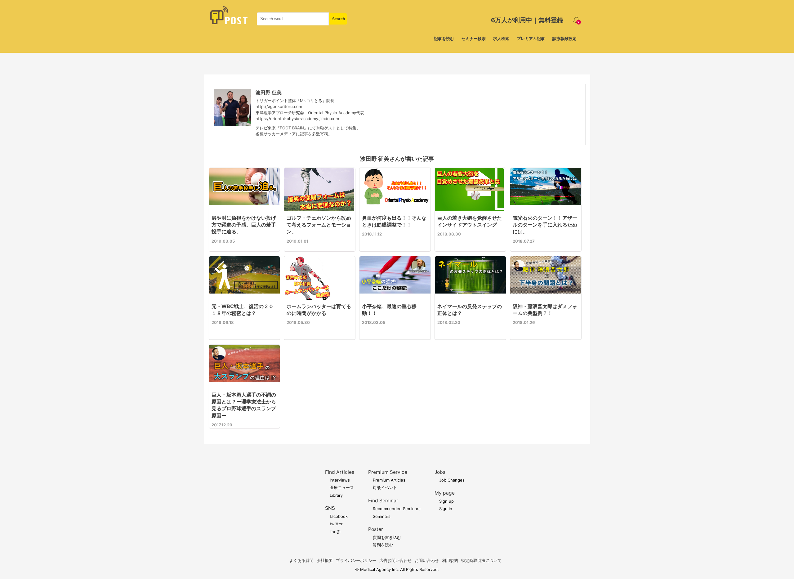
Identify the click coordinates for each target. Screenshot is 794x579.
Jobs (440, 472)
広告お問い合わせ (395, 560)
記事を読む (444, 38)
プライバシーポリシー (356, 560)
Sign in (445, 508)
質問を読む (383, 544)
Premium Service (387, 472)
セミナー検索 (474, 38)
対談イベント (385, 487)
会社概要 (325, 560)
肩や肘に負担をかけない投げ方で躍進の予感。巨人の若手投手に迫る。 (244, 225)
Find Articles (339, 472)
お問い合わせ (427, 560)
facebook (339, 516)
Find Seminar (383, 501)
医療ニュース (342, 487)
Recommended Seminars (397, 508)
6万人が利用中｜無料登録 (527, 20)
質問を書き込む (387, 537)
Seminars (381, 516)
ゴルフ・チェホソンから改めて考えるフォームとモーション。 (319, 225)
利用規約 (450, 560)
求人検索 (501, 38)
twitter (336, 523)
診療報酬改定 (564, 38)
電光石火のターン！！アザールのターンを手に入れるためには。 (545, 225)
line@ (335, 531)
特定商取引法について (481, 560)
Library (336, 495)
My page (445, 493)
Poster (375, 529)
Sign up (446, 501)
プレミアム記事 (531, 38)
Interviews (340, 480)
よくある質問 (301, 560)
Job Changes (452, 480)
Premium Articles (389, 480)
